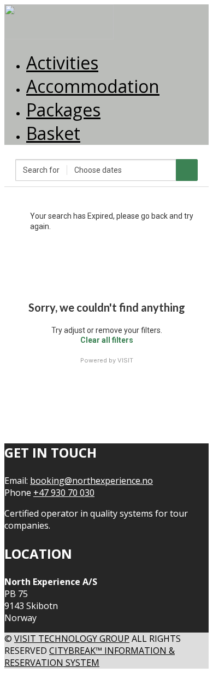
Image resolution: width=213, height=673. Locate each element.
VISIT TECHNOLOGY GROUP (71, 639)
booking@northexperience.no (91, 481)
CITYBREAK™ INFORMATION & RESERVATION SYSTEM (89, 657)
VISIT (125, 360)
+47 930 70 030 (63, 493)
